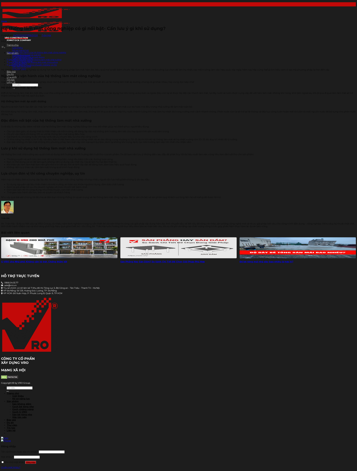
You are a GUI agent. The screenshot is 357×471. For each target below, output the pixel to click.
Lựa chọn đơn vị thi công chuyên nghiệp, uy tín (33, 65)
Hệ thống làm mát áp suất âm (28, 55)
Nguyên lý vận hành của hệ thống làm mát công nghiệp (37, 52)
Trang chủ (13, 45)
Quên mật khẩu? (10, 467)
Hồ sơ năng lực (20, 50)
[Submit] (8, 391)
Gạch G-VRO (19, 412)
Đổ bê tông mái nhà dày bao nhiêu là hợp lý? (266, 261)
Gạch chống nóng (23, 409)
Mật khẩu (7, 457)
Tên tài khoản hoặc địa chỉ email (19, 451)
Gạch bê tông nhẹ (23, 406)
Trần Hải (46, 35)
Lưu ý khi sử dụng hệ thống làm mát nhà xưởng (33, 62)
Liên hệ (11, 430)
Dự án (10, 422)
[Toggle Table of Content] (3, 47)
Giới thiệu (17, 47)
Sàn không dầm (21, 404)
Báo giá (11, 71)
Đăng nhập (30, 462)
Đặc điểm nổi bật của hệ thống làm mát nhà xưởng (35, 59)
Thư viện (12, 425)
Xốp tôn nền (19, 417)
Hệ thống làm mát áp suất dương (29, 57)
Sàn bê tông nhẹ (21, 66)
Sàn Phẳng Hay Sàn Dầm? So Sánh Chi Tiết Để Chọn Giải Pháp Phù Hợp (162, 261)
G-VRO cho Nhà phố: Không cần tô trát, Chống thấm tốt (34, 261)
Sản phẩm (13, 401)
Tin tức (11, 79)
